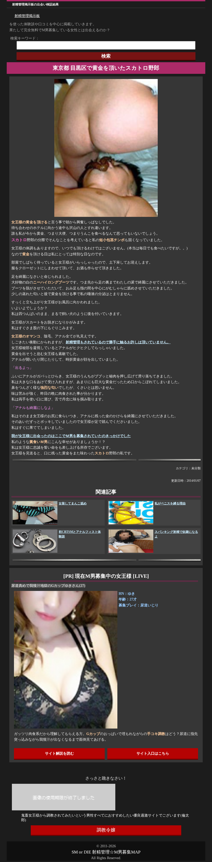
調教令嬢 (106, 830)
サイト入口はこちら (153, 753)
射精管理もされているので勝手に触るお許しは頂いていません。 (118, 342)
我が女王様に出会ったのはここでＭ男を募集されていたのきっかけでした (71, 436)
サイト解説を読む (59, 753)
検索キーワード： (23, 38)
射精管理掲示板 (27, 16)
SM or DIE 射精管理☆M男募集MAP (106, 852)
